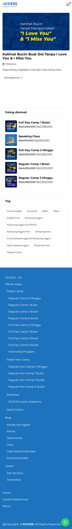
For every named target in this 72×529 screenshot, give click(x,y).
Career (9, 466)
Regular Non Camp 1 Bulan (26, 373)
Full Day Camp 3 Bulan (23, 338)
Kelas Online (15, 409)
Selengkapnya (12, 77)
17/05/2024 (11, 64)
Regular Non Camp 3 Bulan (26, 380)
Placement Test (42, 245)
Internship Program (21, 351)
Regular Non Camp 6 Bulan (26, 386)
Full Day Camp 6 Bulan (23, 345)
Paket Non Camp (18, 359)
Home (7, 492)
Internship (14, 479)
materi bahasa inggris (18, 245)
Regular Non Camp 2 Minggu (27, 366)
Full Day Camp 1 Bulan (23, 331)
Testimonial (14, 438)
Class (10, 444)
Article (11, 431)
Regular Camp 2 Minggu (24, 298)
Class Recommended (21, 451)
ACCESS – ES (13, 277)
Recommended (17, 458)
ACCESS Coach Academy (24, 401)
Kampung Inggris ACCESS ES (22, 224)
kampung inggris (34, 218)
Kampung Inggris (18, 424)
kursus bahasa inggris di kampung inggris (28, 238)
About (7, 506)
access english (14, 211)
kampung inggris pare (18, 231)
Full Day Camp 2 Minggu (24, 325)
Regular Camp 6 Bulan (23, 318)
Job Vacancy (15, 473)
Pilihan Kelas (13, 284)
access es (32, 211)
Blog (8, 417)
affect (45, 211)
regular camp (14, 252)
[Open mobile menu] (67, 5)
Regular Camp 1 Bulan (23, 305)
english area (13, 218)
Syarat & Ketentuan (15, 499)
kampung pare (43, 231)
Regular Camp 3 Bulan (23, 311)
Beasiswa (13, 394)
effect (56, 211)
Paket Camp (15, 291)
